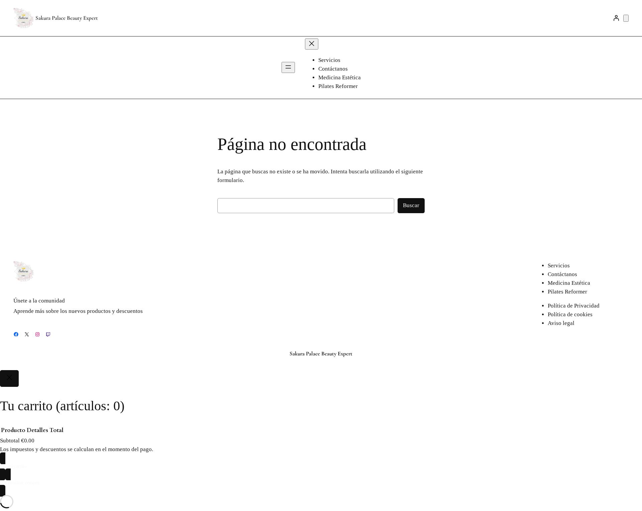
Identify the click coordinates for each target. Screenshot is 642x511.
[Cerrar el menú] (311, 44)
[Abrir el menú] (288, 67)
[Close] (9, 378)
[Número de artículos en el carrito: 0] (626, 18)
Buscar (411, 205)
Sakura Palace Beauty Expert (66, 17)
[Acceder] (616, 18)
